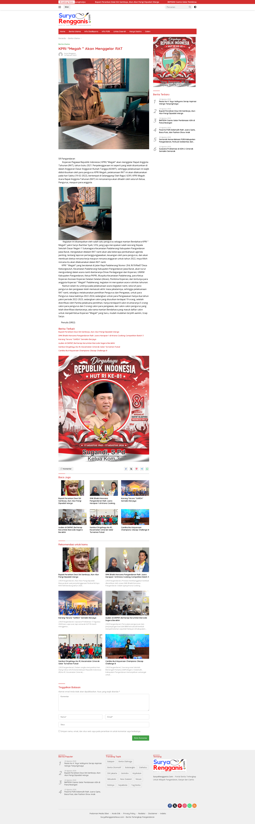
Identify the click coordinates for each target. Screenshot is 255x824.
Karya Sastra (135, 31)
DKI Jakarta (112, 773)
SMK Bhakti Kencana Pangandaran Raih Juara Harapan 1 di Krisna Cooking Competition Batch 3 (101, 335)
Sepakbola (122, 785)
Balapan (110, 761)
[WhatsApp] (189, 806)
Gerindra (124, 773)
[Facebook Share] (126, 469)
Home (62, 31)
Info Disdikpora (91, 31)
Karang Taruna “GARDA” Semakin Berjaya (77, 339)
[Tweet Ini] (131, 469)
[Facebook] (170, 806)
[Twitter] (175, 806)
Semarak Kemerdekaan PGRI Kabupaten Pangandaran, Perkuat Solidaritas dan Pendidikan (177, 140)
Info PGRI (106, 31)
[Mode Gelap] (195, 7)
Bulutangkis (130, 767)
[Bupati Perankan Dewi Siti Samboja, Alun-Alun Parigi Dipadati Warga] (72, 488)
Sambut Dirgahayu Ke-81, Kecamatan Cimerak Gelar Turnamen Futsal (89, 347)
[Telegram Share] (142, 469)
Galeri (147, 31)
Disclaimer (152, 813)
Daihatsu (143, 767)
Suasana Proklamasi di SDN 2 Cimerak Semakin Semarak (176, 150)
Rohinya (110, 785)
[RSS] (194, 806)
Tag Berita (135, 785)
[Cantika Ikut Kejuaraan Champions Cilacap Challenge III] (135, 517)
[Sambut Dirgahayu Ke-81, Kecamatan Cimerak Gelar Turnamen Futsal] (104, 517)
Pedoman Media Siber (99, 813)
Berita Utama (75, 31)
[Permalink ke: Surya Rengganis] (60, 54)
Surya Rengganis (70, 53)
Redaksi (141, 813)
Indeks (163, 813)
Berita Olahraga (125, 761)
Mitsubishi (111, 779)
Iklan (67, 7)
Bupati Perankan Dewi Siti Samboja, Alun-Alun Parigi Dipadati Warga (89, 2)
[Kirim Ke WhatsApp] (147, 469)
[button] (190, 7)
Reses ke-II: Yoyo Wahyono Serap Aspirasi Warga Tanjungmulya (177, 102)
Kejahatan (137, 773)
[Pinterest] (180, 806)
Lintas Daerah (120, 31)
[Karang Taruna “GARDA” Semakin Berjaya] (135, 488)
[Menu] (60, 7)
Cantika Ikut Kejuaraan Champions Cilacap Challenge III (82, 350)
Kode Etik (116, 813)
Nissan (138, 779)
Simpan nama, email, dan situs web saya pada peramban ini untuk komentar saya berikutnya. (101, 731)
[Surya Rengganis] (75, 19)
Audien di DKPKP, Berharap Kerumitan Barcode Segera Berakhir (87, 343)
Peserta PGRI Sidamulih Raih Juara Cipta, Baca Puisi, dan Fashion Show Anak (177, 131)
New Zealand (125, 779)
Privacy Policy (129, 813)
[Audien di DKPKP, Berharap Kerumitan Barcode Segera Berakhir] (72, 517)
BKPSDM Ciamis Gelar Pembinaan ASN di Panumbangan (155, 2)
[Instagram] (184, 806)
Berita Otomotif (114, 767)
